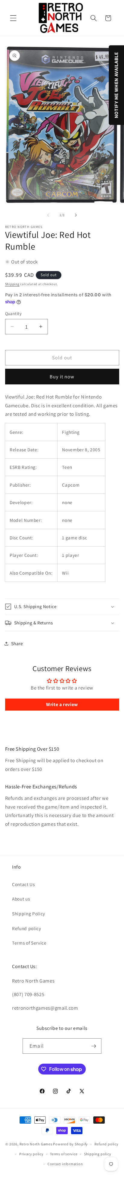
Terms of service (63, 1154)
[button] (13, 18)
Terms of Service (29, 943)
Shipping (12, 284)
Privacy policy (31, 1154)
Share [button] (17, 643)
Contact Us (23, 884)
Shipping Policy (28, 913)
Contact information (65, 1164)
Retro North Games (36, 1144)
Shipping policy (97, 1154)
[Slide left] (48, 215)
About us (21, 899)
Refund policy (26, 928)
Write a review (62, 704)
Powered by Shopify (70, 1144)
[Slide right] (75, 215)
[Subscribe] (93, 1046)
